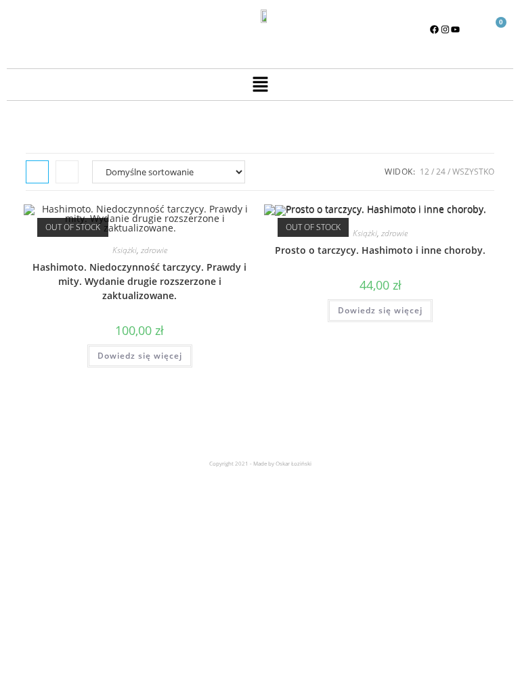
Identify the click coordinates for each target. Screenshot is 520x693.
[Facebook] (434, 29)
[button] (260, 84)
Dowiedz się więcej (140, 355)
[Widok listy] (67, 171)
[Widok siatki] (37, 171)
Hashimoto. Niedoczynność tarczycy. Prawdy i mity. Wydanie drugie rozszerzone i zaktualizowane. (139, 281)
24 (441, 171)
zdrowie (154, 250)
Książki (124, 250)
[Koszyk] (495, 30)
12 (424, 171)
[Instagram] (445, 29)
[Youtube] (455, 29)
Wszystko (473, 171)
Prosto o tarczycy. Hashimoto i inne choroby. (380, 250)
